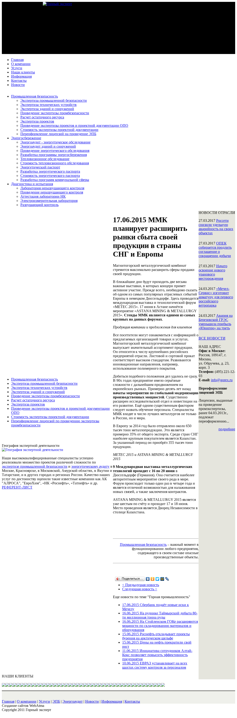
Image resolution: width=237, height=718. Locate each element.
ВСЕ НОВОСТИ (212, 338)
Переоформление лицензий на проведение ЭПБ (58, 134)
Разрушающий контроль (39, 205)
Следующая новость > (139, 589)
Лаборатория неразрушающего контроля (52, 188)
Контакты (19, 81)
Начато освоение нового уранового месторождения (213, 272)
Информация (21, 76)
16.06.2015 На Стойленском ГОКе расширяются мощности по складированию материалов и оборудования (160, 626)
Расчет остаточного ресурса (42, 117)
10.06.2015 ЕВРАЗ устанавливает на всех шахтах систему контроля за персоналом (154, 665)
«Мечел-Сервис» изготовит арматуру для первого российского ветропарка (216, 297)
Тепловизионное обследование (44, 159)
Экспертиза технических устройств (48, 105)
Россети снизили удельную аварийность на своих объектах (216, 227)
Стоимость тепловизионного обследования (54, 163)
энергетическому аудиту (90, 466)
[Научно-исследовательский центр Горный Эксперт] (57, 4)
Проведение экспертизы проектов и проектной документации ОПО (74, 125)
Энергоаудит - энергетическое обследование (55, 142)
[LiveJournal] (167, 579)
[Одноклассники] (152, 579)
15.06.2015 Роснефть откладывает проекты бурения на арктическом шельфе (156, 636)
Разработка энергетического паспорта (50, 171)
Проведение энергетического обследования (54, 150)
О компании (21, 64)
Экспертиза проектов (37, 121)
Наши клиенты (23, 72)
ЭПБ (56, 701)
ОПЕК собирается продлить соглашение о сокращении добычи (215, 249)
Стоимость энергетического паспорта (50, 176)
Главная (17, 60)
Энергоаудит (72, 701)
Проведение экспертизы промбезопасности (54, 113)
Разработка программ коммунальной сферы (54, 180)
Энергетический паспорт (40, 167)
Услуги (16, 68)
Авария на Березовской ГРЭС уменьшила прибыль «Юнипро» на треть (216, 322)
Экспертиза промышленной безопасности (53, 100)
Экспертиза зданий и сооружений (47, 109)
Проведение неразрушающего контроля (51, 192)
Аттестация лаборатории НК (43, 196)
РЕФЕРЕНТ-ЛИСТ (17, 487)
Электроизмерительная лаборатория (49, 201)
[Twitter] (157, 579)
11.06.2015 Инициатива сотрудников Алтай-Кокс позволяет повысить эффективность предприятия (157, 655)
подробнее (226, 429)
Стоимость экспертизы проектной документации (59, 130)
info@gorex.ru (222, 380)
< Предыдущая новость (140, 585)
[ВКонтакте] (147, 579)
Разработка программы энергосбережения (53, 155)
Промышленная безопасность (34, 96)
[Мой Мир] (162, 579)
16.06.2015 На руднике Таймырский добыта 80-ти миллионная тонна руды (159, 615)
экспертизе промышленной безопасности (34, 466)
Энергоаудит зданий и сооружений (48, 146)
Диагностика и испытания (32, 184)
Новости (18, 85)
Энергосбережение (26, 138)
